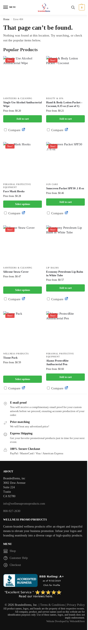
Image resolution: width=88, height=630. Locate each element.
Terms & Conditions (52, 604)
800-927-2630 (11, 511)
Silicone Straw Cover (16, 271)
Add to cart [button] (22, 118)
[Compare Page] (23, 130)
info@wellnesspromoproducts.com (24, 503)
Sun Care (52, 184)
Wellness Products (16, 353)
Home (6, 19)
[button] (81, 7)
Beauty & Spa (54, 98)
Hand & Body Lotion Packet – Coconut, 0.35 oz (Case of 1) (64, 104)
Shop (13, 551)
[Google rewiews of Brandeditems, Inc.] (44, 594)
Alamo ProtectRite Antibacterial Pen (57, 362)
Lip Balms (52, 268)
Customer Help (19, 558)
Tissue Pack (10, 357)
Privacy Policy (76, 604)
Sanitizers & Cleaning (17, 98)
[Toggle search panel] (73, 7)
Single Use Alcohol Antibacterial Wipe (22, 104)
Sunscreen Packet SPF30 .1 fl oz (65, 188)
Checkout (15, 565)
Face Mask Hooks (14, 191)
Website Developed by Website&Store (65, 621)
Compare (14, 130)
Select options (22, 204)
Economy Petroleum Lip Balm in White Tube (64, 273)
